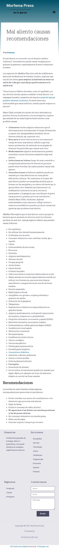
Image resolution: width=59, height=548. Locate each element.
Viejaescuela (38, 459)
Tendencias (37, 455)
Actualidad (37, 439)
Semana (11, 52)
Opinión (36, 467)
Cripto (35, 451)
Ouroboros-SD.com (29, 537)
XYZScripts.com (43, 546)
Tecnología (37, 447)
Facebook (10, 488)
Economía (37, 463)
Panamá (36, 471)
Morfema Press (20, 5)
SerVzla (36, 443)
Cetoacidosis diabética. (19, 352)
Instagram (10, 497)
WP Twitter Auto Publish (19, 546)
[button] (54, 12)
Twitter (9, 492)
